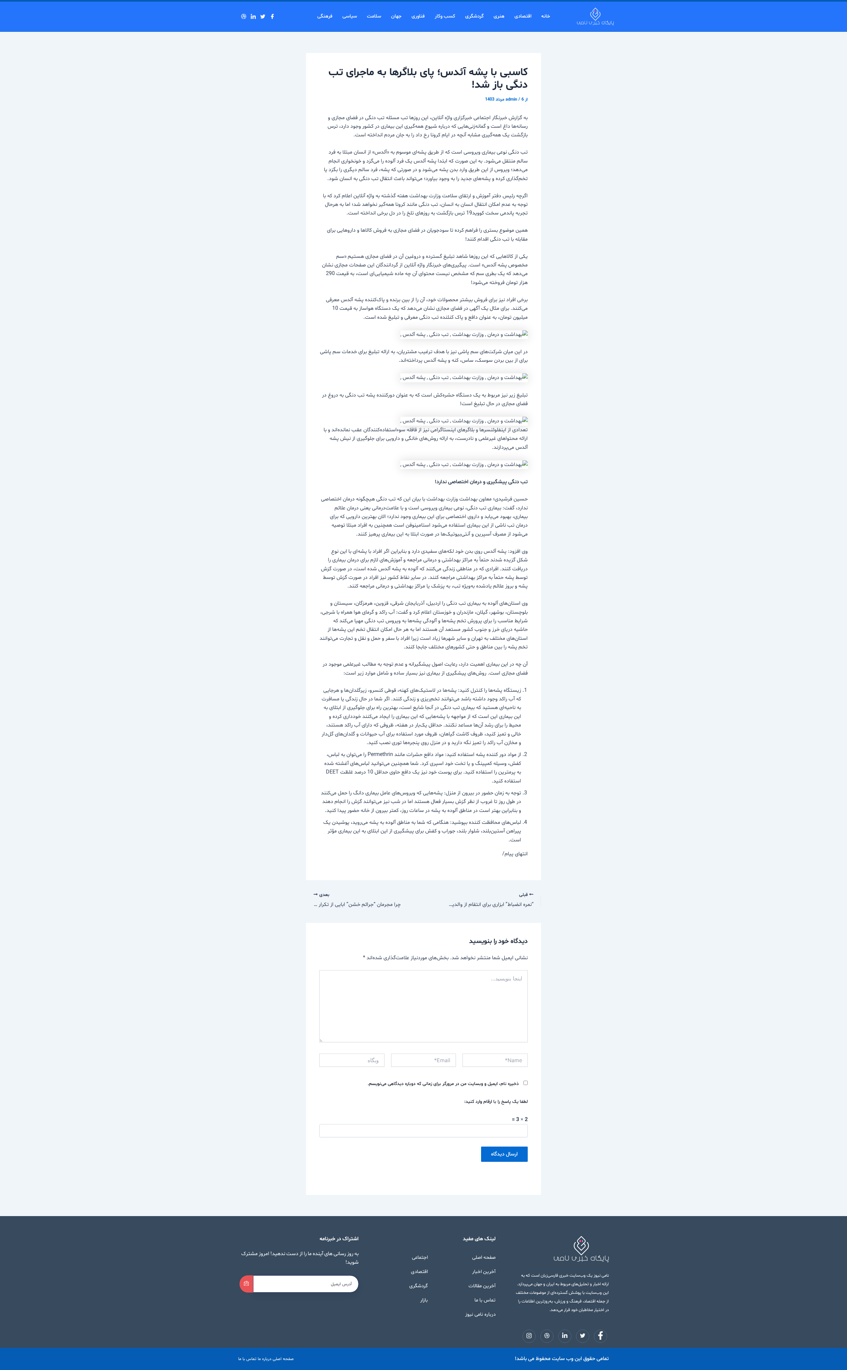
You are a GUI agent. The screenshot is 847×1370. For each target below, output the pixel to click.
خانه (545, 16)
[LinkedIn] (255, 16)
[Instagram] (238, 16)
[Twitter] (264, 16)
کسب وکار (445, 16)
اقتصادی (522, 16)
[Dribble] (245, 16)
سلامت (374, 16)
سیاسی (349, 16)
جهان (396, 16)
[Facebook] (274, 16)
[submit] (246, 1284)
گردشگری (474, 16)
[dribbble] (547, 1336)
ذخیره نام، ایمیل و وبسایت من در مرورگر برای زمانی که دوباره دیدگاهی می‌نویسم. (443, 1084)
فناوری (418, 16)
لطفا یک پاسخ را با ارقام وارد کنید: (496, 1102)
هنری (499, 16)
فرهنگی (325, 16)
